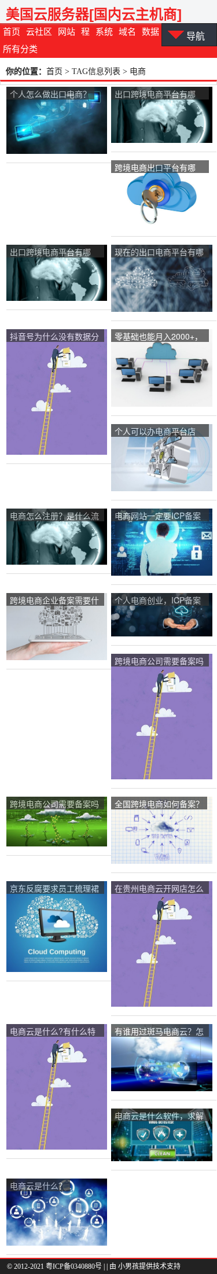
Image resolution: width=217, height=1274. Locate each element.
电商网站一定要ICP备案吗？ (158, 516)
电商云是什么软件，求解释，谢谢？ (159, 1116)
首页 (11, 31)
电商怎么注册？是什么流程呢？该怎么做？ (54, 516)
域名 (127, 31)
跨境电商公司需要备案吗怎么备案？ (54, 804)
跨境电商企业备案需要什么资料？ (54, 600)
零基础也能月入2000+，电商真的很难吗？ (159, 337)
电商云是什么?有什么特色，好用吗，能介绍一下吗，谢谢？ (54, 1032)
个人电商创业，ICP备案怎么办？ (158, 600)
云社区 (39, 31)
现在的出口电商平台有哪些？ (159, 252)
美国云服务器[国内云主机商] (94, 14)
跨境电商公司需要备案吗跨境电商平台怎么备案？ (159, 661)
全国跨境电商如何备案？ (159, 803)
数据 (150, 31)
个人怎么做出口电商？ (50, 94)
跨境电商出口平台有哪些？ (155, 168)
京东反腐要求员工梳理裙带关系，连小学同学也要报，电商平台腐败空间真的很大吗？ (54, 889)
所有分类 (20, 49)
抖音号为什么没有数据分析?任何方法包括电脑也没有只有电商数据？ (54, 337)
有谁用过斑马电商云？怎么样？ (159, 1032)
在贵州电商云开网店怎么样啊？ (159, 889)
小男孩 (128, 1266)
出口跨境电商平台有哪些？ (155, 94)
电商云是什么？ (38, 1185)
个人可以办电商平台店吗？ (155, 432)
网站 (66, 31)
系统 (104, 31)
